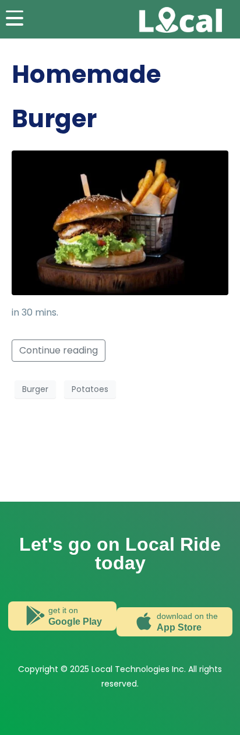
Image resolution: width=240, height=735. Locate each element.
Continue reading (58, 350)
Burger (35, 389)
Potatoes (90, 389)
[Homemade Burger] (120, 222)
